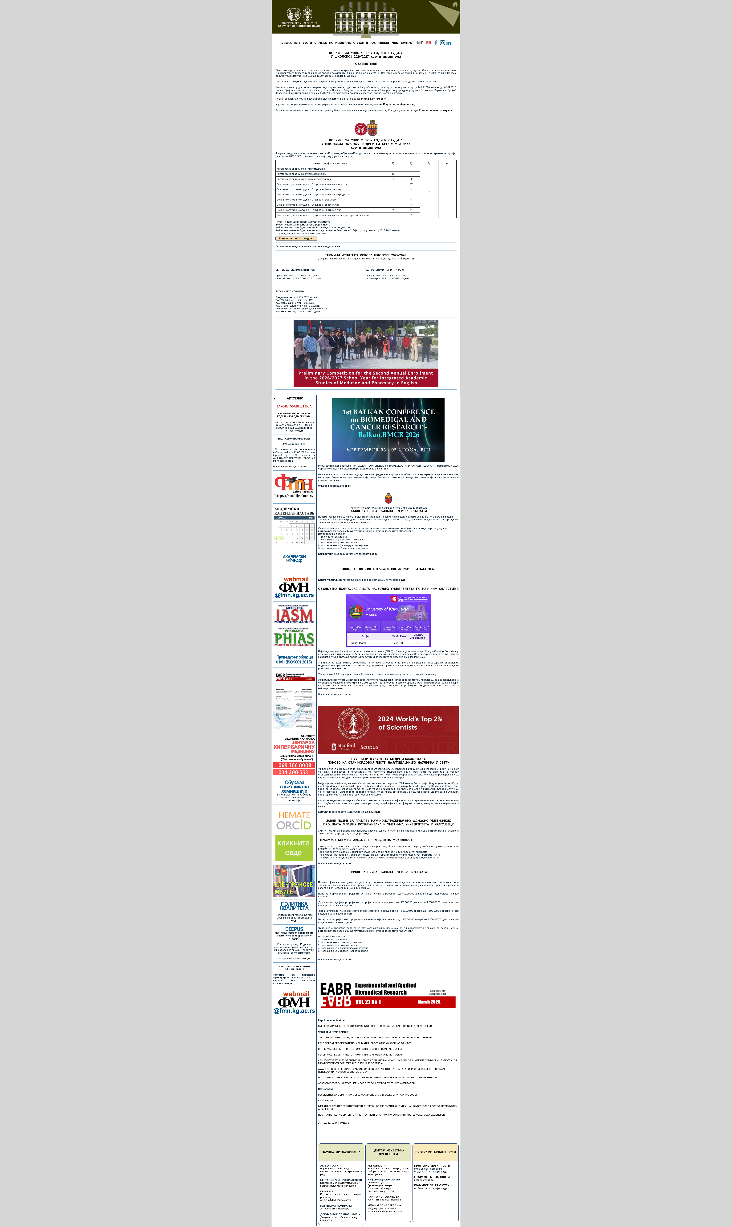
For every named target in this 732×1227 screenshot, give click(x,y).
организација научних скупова (385, 1211)
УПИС (395, 42)
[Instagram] (442, 42)
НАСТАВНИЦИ (379, 42)
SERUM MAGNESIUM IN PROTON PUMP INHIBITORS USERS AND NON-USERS (360, 1048)
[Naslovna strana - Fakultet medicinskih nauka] (366, 19)
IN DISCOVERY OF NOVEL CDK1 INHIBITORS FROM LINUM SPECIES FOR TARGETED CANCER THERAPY (377, 1077)
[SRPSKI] (419, 42)
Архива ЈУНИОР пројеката (335, 1200)
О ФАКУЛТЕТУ (290, 42)
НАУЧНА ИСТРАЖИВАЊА (341, 1152)
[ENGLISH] (428, 42)
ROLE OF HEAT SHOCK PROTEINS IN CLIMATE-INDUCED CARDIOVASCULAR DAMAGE (364, 1043)
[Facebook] (436, 42)
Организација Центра (380, 1185)
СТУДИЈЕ (320, 42)
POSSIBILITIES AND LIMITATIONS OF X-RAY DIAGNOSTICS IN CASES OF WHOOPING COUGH (368, 1094)
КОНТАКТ (407, 42)
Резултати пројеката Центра (384, 1199)
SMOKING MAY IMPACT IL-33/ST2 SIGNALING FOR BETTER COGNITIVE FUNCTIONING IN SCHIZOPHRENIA (375, 1026)
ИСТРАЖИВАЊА (340, 42)
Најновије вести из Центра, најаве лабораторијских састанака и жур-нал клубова (388, 1171)
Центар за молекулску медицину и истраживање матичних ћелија (340, 1184)
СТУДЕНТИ (360, 42)
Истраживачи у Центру (381, 1191)
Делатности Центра (379, 1188)
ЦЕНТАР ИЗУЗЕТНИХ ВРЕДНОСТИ (388, 1152)
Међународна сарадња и (382, 1208)
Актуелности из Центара (334, 1208)
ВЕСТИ (307, 42)
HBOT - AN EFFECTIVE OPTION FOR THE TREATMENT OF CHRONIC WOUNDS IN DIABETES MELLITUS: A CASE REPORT (382, 1114)
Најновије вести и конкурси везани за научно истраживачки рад (341, 1171)
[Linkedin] (448, 42)
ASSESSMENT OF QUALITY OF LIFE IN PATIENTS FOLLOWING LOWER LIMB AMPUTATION (366, 1083)
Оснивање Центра (378, 1182)
